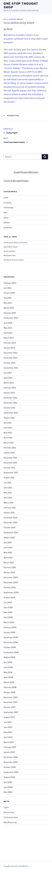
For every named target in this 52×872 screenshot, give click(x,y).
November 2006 (11, 762)
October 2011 (9, 468)
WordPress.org (10, 822)
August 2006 (9, 777)
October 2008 (10, 647)
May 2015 (8, 303)
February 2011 (10, 508)
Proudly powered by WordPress (16, 866)
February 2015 (10, 313)
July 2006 (8, 782)
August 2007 (9, 717)
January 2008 (9, 692)
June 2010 (8, 547)
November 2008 (11, 642)
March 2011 (8, 503)
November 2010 (10, 522)
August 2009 (9, 597)
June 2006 (8, 787)
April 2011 (8, 498)
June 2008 (8, 667)
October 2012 (9, 408)
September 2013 (11, 368)
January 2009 (9, 632)
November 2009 (11, 582)
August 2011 (9, 478)
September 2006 (11, 772)
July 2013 (8, 373)
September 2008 (11, 652)
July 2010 (8, 542)
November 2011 (10, 463)
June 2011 (8, 488)
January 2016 (9, 293)
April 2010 (8, 558)
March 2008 (9, 682)
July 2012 (7, 423)
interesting (13, 115)
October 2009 (10, 587)
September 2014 (11, 318)
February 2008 (10, 687)
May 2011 (8, 493)
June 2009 (8, 607)
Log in (6, 807)
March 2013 (9, 383)
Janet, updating (9, 251)
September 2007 (11, 712)
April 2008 (8, 677)
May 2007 (8, 732)
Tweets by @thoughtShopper (16, 181)
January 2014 (9, 348)
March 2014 (9, 338)
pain (5, 212)
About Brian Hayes (11, 247)
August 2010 (9, 537)
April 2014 (8, 333)
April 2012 (8, 438)
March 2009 (9, 622)
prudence (8, 227)
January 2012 (9, 453)
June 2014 (8, 323)
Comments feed (11, 817)
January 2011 (9, 513)
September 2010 (11, 532)
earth (6, 198)
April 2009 (8, 617)
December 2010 (10, 518)
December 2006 (11, 757)
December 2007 (11, 697)
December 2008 (11, 637)
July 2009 (8, 602)
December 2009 (11, 577)
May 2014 (8, 328)
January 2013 (9, 393)
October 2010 (9, 527)
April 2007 (8, 737)
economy (8, 203)
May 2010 (8, 553)
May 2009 (8, 612)
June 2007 (8, 727)
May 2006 (8, 792)
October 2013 (9, 363)
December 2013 (10, 353)
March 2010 (9, 563)
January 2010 (9, 572)
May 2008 (8, 672)
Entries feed (9, 812)
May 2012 (8, 433)
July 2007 (8, 722)
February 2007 (10, 747)
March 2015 (9, 308)
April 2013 (8, 378)
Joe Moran (8, 29)
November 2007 (11, 702)
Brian (20, 19)
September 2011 (11, 473)
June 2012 (8, 428)
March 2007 (9, 742)
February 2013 (10, 388)
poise (6, 217)
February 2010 (10, 567)
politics (7, 222)
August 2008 (9, 657)
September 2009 (11, 592)
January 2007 (9, 752)
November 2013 (10, 358)
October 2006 (10, 767)
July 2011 (7, 483)
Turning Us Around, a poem (14, 260)
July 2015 (8, 298)
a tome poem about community (15, 242)
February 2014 (10, 343)
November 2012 (10, 403)
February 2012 (10, 448)
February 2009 (10, 627)
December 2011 (10, 458)
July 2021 (7, 288)
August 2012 (9, 418)
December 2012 (10, 398)
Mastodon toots (10, 255)
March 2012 (9, 443)
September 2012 (11, 413)
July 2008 (8, 662)
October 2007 (10, 707)
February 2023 (10, 283)
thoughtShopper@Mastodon (26, 172)
